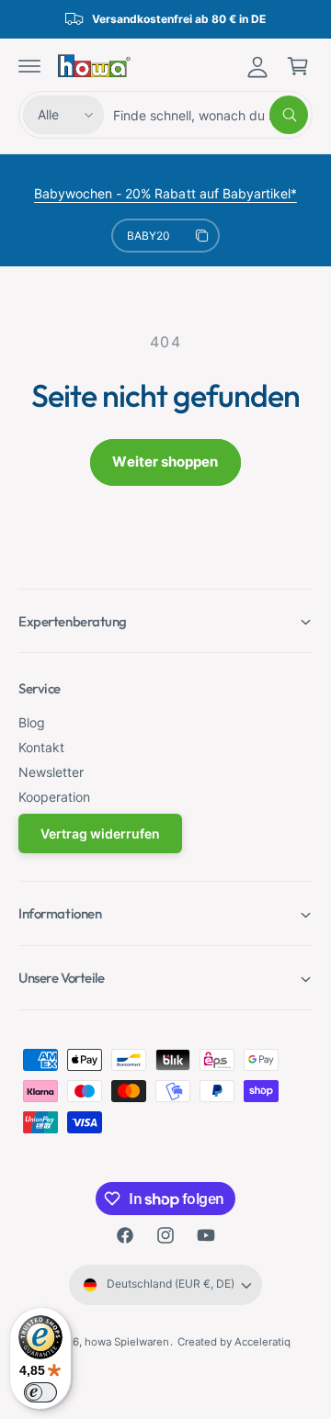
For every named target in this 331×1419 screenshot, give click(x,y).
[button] (29, 66)
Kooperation (54, 797)
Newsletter (51, 772)
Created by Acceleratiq (234, 1341)
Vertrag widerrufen (100, 833)
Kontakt (41, 747)
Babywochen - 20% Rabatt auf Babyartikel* (165, 193)
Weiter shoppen (165, 461)
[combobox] (210, 115)
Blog (31, 722)
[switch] (40, 1392)
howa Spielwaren (127, 1341)
